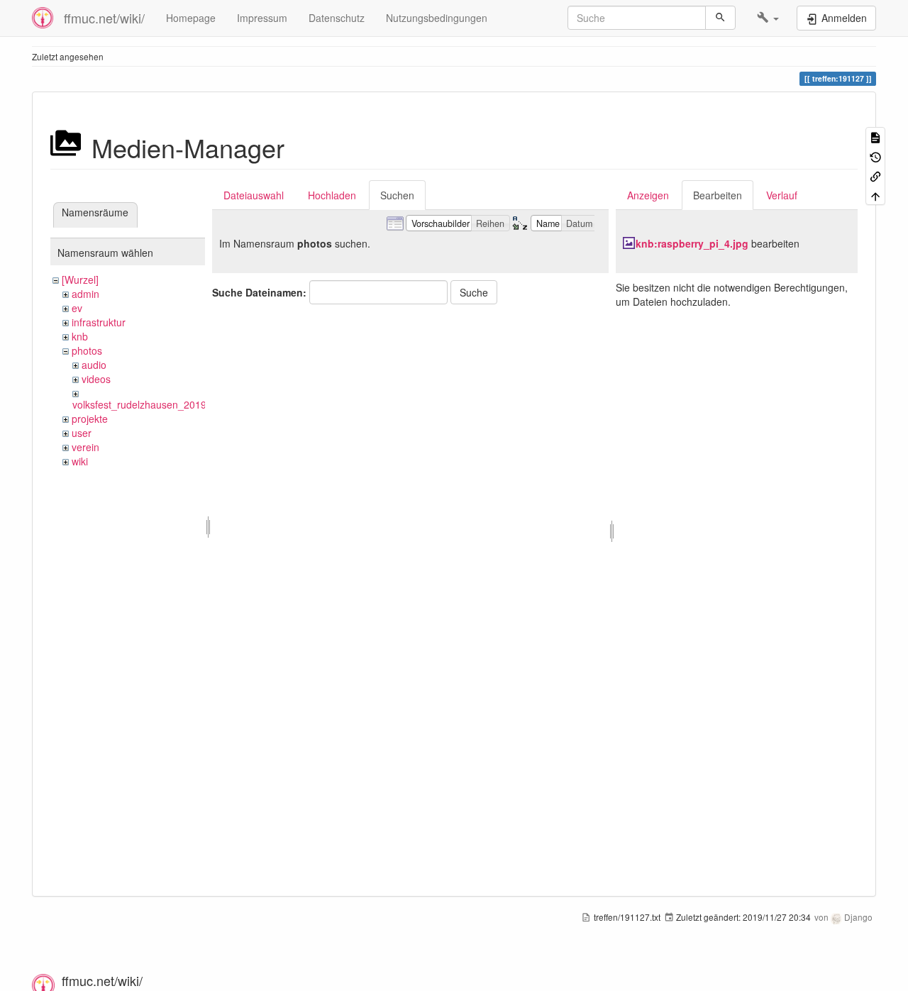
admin (85, 294)
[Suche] (720, 18)
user (82, 433)
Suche (474, 292)
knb (80, 336)
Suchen (397, 195)
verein (85, 447)
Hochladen (332, 195)
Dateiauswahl (253, 195)
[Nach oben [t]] (875, 195)
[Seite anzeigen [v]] (875, 136)
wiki (80, 461)
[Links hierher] (875, 175)
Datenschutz (337, 18)
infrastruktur (99, 322)
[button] (768, 17)
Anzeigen (648, 195)
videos (96, 379)
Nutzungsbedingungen (436, 18)
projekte (90, 418)
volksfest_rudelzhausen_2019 (139, 404)
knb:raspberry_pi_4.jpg (692, 243)
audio (94, 365)
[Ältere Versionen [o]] (875, 156)
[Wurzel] (80, 279)
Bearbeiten (717, 195)
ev (77, 308)
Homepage (191, 18)
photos (87, 350)
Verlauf (781, 195)
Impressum (262, 18)
